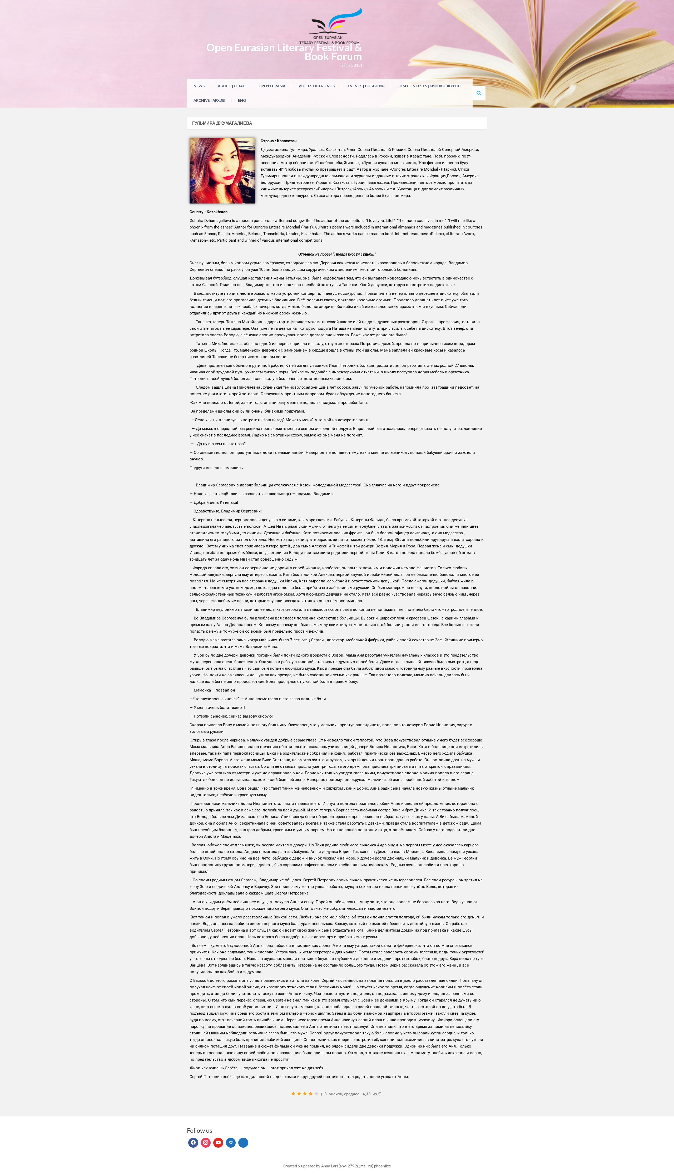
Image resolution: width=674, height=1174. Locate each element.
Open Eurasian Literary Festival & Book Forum (284, 52)
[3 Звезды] (305, 1093)
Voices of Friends (317, 86)
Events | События (366, 86)
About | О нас (231, 86)
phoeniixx (382, 1165)
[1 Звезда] (293, 1093)
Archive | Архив (209, 100)
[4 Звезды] (310, 1093)
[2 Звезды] (299, 1093)
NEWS (199, 86)
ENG (242, 100)
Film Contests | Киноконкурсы (430, 86)
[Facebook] (193, 1142)
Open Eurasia (272, 86)
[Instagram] (206, 1142)
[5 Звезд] (316, 1093)
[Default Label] (218, 1142)
